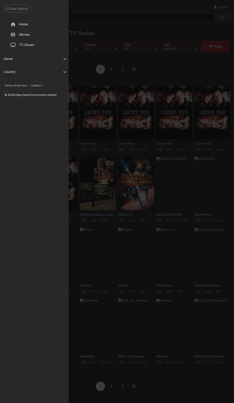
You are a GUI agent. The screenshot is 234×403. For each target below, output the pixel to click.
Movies (24, 34)
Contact (36, 85)
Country (10, 72)
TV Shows (26, 45)
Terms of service (15, 85)
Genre (8, 59)
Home (23, 24)
